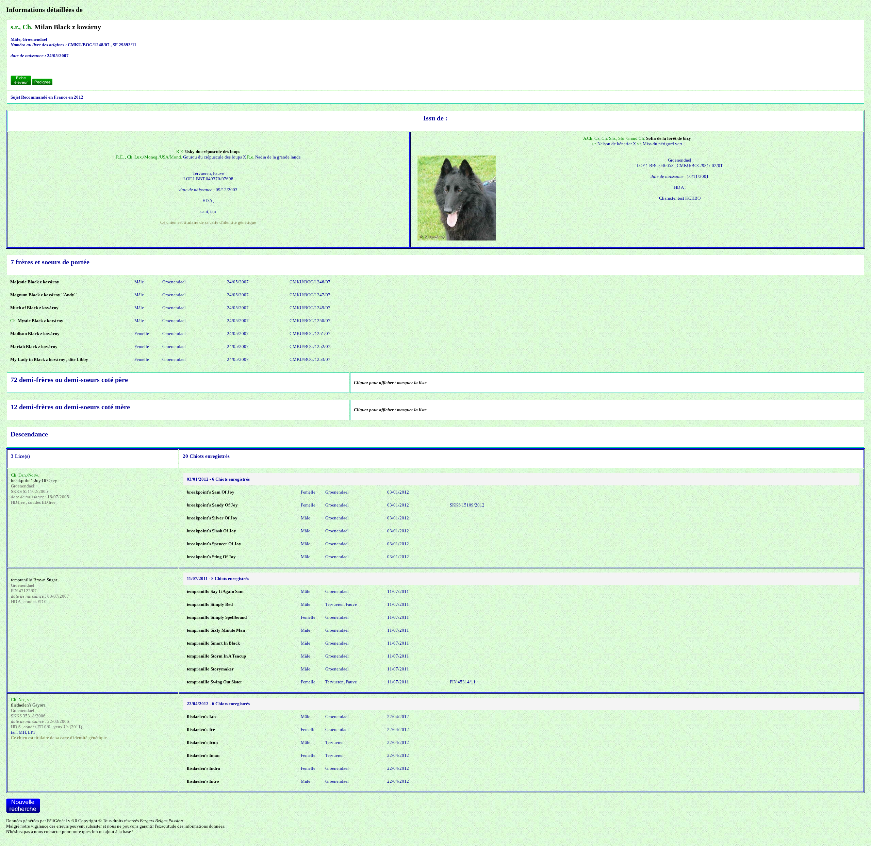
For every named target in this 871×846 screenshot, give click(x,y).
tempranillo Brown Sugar (34, 579)
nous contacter (47, 831)
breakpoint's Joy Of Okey (34, 480)
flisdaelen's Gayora (28, 705)
